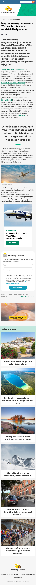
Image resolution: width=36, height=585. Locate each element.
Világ (3, 19)
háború (4, 295)
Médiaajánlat (18, 577)
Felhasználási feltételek (28, 574)
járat (10, 295)
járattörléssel (6, 100)
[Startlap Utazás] (9, 10)
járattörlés (17, 295)
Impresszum (4, 574)
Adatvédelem (15, 574)
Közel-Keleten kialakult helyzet (13, 83)
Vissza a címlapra (27, 297)
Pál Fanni (4, 34)
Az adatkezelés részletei (16, 282)
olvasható (23, 115)
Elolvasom (12, 243)
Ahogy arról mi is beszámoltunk (13, 70)
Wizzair (4, 297)
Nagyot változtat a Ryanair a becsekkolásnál (16, 236)
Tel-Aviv (26, 295)
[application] (18, 312)
